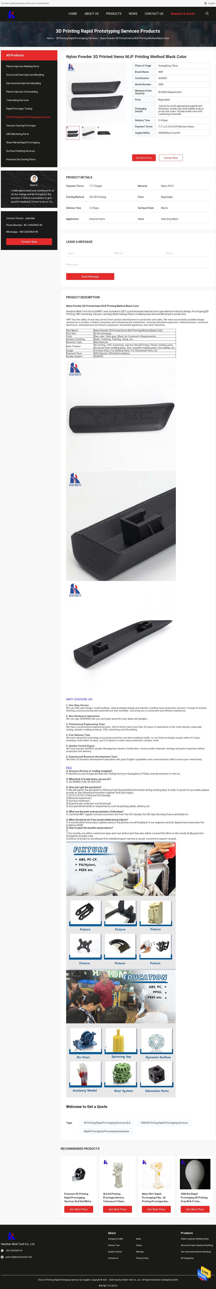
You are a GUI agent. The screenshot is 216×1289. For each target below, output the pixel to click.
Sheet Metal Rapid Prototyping (22, 142)
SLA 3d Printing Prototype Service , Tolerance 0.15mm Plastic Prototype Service (117, 1198)
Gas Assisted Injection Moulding (23, 83)
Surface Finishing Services (20, 151)
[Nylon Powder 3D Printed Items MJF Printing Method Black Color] (96, 93)
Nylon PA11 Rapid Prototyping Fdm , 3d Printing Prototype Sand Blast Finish (155, 1198)
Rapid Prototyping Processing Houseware (106, 1131)
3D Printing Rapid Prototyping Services (77, 38)
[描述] (207, 13)
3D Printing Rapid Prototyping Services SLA (107, 1122)
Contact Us (113, 1258)
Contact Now (29, 241)
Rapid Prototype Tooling (19, 108)
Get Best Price (144, 158)
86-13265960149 (33, 225)
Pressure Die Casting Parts (21, 159)
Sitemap (139, 1252)
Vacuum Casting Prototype (21, 125)
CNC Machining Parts (17, 134)
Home (50, 38)
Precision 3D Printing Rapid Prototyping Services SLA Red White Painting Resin (77, 1198)
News (138, 1239)
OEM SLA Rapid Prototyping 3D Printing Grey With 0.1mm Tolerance (194, 1198)
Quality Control (115, 1252)
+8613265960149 (28, 231)
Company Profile (115, 1239)
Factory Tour (114, 1245)
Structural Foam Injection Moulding (25, 74)
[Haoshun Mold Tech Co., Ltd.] (12, 14)
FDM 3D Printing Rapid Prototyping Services (164, 1122)
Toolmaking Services (17, 100)
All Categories (187, 1258)
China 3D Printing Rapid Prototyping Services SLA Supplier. (64, 1280)
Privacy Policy (142, 1258)
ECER (175, 1280)
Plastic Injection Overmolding (22, 91)
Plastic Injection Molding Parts (22, 66)
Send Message (90, 276)
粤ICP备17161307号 (108, 1286)
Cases (139, 1245)
